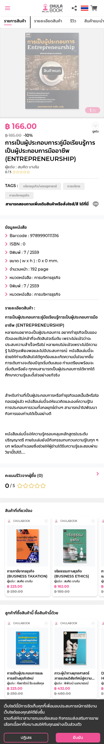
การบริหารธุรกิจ (19, 195)
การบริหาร (73, 186)
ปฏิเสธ (26, 737)
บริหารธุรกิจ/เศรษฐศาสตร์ (40, 186)
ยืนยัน (78, 737)
